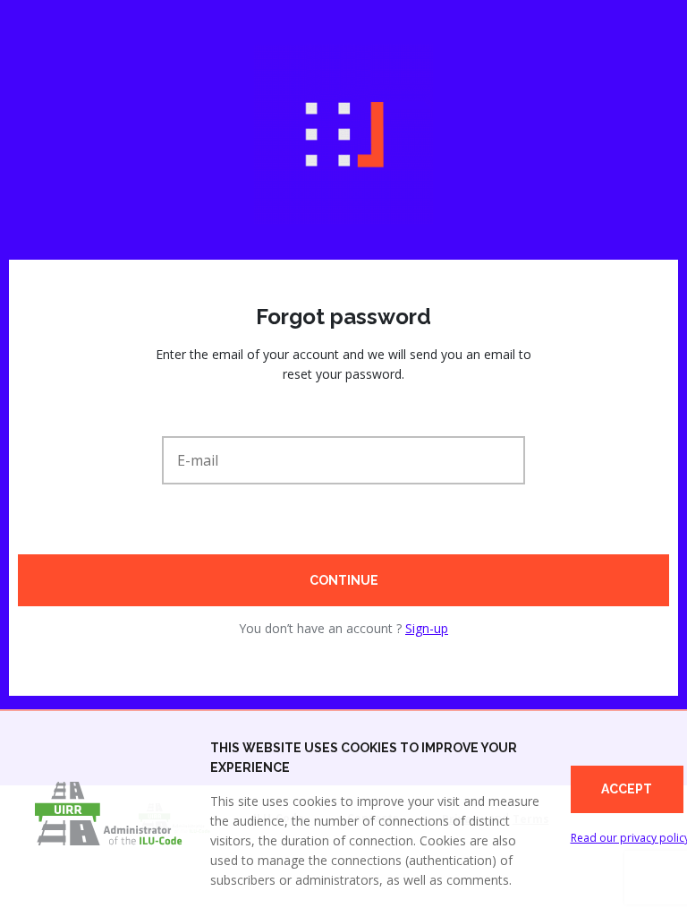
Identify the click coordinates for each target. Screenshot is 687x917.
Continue (344, 580)
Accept (626, 789)
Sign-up (426, 628)
